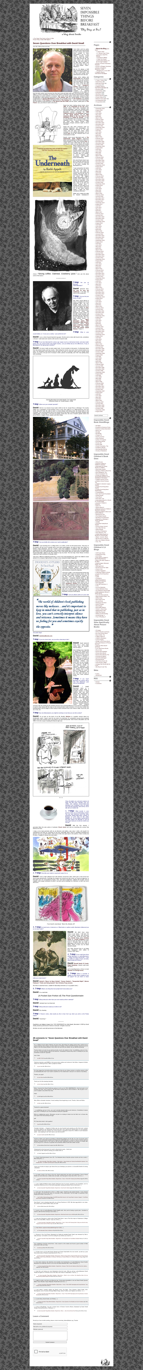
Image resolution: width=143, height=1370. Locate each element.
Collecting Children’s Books (103, 572)
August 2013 (99, 279)
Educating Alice (100, 582)
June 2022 (99, 113)
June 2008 (99, 377)
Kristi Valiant (40, 1084)
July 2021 (98, 130)
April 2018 (98, 191)
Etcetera (98, 89)
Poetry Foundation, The (102, 446)
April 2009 (98, 361)
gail (39, 1124)
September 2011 (100, 315)
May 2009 (98, 359)
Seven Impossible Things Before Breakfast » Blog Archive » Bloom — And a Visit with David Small (57, 1310)
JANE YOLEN (41, 1058)
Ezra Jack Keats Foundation (103, 493)
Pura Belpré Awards (101, 516)
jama (39, 1066)
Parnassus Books (100, 441)
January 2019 (99, 177)
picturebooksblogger (101, 657)
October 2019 (99, 163)
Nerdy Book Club (100, 514)
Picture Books (99, 95)
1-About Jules (100, 51)
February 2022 (100, 119)
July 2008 (98, 375)
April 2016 (98, 229)
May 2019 (98, 171)
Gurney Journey (100, 436)
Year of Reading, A (101, 616)
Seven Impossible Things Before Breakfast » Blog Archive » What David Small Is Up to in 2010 (56, 1214)
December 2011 (100, 311)
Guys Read (99, 497)
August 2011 (99, 317)
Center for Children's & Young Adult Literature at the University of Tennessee (102, 477)
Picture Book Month (101, 653)
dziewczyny (40, 1247)
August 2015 (99, 242)
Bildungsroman (100, 566)
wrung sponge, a (100, 615)
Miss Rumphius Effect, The (103, 596)
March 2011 (99, 325)
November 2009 (100, 350)
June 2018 (99, 188)
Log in (97, 673)
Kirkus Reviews (100, 438)
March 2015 (99, 249)
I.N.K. (97, 585)
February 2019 (100, 176)
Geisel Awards (99, 495)
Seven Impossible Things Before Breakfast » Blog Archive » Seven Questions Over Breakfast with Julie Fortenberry (61, 1301)
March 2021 (99, 136)
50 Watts (98, 425)
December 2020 (100, 141)
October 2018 (99, 182)
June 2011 (98, 320)
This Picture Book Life (101, 661)
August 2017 (99, 204)
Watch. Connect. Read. (102, 537)
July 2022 (98, 111)
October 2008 (99, 370)
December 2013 (100, 273)
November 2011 (100, 312)
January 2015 (99, 253)
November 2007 (100, 388)
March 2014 (99, 268)
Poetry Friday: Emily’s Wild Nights (41, 39)
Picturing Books (100, 659)
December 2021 (100, 122)
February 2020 (100, 157)
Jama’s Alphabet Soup (102, 588)
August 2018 (99, 185)
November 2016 (100, 218)
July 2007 (98, 394)
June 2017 (99, 207)
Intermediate (99, 90)
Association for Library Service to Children (101, 467)
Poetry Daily (99, 444)
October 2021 (99, 125)
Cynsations (99, 578)
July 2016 (98, 224)
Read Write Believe (101, 607)
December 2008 (100, 367)
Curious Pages (100, 639)
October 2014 (99, 257)
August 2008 (99, 373)
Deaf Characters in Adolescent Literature (100, 580)
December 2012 (100, 292)
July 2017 (98, 205)
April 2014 (98, 267)
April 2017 (98, 210)
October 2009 (99, 351)
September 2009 (100, 353)
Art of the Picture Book (102, 633)
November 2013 (100, 275)
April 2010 (98, 342)
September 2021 (100, 127)
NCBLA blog (99, 598)
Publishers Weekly (100, 447)
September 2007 (100, 391)
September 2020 (100, 146)
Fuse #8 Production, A (101, 584)
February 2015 (100, 251)
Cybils (97, 576)
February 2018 (100, 194)
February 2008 (100, 383)
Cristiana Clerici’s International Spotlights (101, 73)
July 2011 (98, 318)
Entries (98, 682)
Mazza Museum (100, 507)
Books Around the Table (102, 567)
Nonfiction (98, 94)
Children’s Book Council (102, 479)
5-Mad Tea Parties (101, 59)
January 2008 (99, 384)
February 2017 (100, 213)
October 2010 (99, 333)
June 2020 (99, 151)
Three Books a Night (101, 662)
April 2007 (98, 398)
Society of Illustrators (101, 450)
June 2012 (99, 301)
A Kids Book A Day (100, 554)
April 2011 (98, 323)
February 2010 (100, 345)
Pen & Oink (99, 650)
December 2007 (100, 386)
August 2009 (99, 355)
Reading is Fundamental (102, 517)
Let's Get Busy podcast (102, 594)
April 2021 (98, 135)
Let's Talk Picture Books (102, 648)
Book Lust (98, 430)
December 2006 (100, 405)
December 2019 (100, 160)
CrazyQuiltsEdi (99, 492)
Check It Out (99, 569)
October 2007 (99, 389)
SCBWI (98, 522)
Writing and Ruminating (102, 613)
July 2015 (98, 243)
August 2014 (99, 260)
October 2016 (99, 220)
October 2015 (99, 238)
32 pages (98, 630)
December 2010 (100, 329)
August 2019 (99, 166)
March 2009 (99, 362)
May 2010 (98, 340)
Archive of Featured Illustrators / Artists (100, 68)
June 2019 (99, 169)
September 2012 (100, 296)
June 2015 (99, 245)
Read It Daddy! (100, 604)
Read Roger (99, 605)
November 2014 (100, 256)
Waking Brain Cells (101, 610)
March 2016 (99, 231)
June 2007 (99, 395)
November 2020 (100, 143)
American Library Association (103, 428)
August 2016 (99, 223)
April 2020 (98, 154)
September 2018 (100, 184)
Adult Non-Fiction (100, 83)
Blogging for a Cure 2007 (103, 70)
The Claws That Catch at (44, 38)
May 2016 (98, 227)
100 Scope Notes (100, 553)
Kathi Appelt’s (77, 138)
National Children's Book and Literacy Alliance (103, 512)
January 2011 (99, 328)
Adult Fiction (99, 81)
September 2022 (100, 108)
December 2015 (100, 235)
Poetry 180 (99, 443)
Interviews (98, 92)
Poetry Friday (99, 97)
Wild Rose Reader (100, 612)
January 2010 (99, 347)
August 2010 (99, 336)
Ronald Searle (78, 963)
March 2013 (99, 287)
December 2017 (100, 198)
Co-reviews (99, 85)
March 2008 (99, 381)
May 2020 (98, 152)
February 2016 (100, 232)
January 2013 (99, 290)
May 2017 (98, 209)
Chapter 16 (99, 435)
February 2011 (99, 326)
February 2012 (100, 307)
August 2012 (99, 298)
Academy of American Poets (103, 427)
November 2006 (100, 406)
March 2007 (99, 400)
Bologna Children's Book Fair (103, 470)
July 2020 (98, 149)
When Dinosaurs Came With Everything (81, 321)
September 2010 (100, 334)
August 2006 (99, 411)
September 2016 (100, 221)
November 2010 (100, 331)
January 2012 (99, 309)
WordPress (99, 675)
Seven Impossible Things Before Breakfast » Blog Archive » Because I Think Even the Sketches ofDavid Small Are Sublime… (63, 1266)
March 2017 (99, 212)
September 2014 (100, 259)
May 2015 (98, 246)
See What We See (101, 528)
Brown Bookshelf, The (101, 473)
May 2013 (98, 284)
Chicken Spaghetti (100, 570)
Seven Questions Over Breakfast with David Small (58, 43)
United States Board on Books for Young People (101, 535)
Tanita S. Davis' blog (101, 609)
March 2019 (99, 174)
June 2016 (99, 226)
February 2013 (100, 289)
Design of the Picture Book (103, 641)
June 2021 (99, 132)
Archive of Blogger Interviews (103, 66)
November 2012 (100, 293)
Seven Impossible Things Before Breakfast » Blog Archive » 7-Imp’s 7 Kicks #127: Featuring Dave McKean (59, 1178)
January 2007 (99, 403)
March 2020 (99, 155)
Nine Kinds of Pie (100, 599)
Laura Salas (40, 1077)
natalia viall (40, 1170)
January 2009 (99, 366)
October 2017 (99, 201)
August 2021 (99, 129)
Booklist (98, 432)
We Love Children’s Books (102, 540)
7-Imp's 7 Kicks (100, 80)
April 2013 (98, 286)
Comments (98, 683)
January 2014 (99, 271)
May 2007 (98, 397)
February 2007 (100, 402)
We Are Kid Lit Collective (102, 538)
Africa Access (99, 462)
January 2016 (99, 234)
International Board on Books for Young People (103, 500)
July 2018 (98, 187)
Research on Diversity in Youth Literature (101, 520)
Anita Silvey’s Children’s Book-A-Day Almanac (101, 558)
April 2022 (98, 116)
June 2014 (99, 264)
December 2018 (100, 179)
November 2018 (100, 180)
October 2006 (99, 408)
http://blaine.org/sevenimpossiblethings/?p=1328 (48, 1227)
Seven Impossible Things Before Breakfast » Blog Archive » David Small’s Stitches (54, 1187)
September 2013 (100, 278)
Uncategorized (99, 100)
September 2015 (100, 240)
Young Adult (99, 101)
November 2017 (100, 199)
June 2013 (99, 282)
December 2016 (100, 216)
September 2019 (100, 165)
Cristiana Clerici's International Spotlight (100, 87)
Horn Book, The (100, 498)
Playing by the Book (101, 602)
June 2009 (99, 358)
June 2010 (99, 339)
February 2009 (100, 364)
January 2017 (99, 215)
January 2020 (99, 158)
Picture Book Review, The (102, 654)
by (37, 1058)
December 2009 (100, 348)
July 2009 (98, 356)
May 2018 (98, 190)
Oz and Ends (99, 601)
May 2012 (98, 303)
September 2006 (100, 409)
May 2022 (98, 114)
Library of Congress (101, 439)
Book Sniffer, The (100, 635)
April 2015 (98, 248)
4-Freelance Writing (102, 57)
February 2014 (100, 270)
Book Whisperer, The (101, 472)
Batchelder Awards (101, 469)
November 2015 (100, 237)
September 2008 (100, 372)
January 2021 (99, 140)
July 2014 (98, 262)
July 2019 (98, 168)
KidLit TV (98, 505)
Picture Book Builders (101, 651)
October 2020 (99, 144)
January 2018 (99, 196)
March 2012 (99, 306)
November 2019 (100, 162)
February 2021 (100, 138)
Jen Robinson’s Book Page (103, 590)
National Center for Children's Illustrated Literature (103, 509)
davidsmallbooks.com (45, 636)
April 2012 (98, 304)
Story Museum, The (101, 532)
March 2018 (99, 193)
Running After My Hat (101, 449)
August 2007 (99, 392)
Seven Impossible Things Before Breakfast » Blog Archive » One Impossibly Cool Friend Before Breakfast (59, 1238)
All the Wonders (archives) (102, 631)
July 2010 (98, 337)
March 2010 (99, 344)
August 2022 (99, 110)
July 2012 (98, 300)
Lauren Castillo (41, 1134)
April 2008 (98, 380)
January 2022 (99, 121)
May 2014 (98, 265)
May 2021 (98, 133)
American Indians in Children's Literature (100, 464)
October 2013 (99, 276)
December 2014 (100, 254)
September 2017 (100, 202)
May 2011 (98, 322)
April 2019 (98, 173)
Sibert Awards (99, 529)
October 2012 (99, 295)
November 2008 (100, 369)
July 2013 (98, 281)
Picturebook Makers (101, 656)
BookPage (98, 433)
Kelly (39, 1103)
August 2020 (99, 147)
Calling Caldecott (100, 636)
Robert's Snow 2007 (101, 98)
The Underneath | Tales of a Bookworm (45, 1230)
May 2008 (98, 378)
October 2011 (99, 314)
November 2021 (100, 124)
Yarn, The (98, 541)
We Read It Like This (101, 667)
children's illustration (101, 638)
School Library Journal (101, 526)
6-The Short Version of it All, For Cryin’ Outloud (103, 61)
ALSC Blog (99, 556)
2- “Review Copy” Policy (103, 53)
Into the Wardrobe (100, 587)
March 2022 (99, 118)
